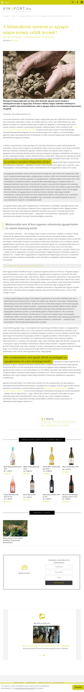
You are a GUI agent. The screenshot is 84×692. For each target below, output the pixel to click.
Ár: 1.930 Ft (8, 471)
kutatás (73, 422)
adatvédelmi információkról (25, 688)
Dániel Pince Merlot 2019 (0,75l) (51, 495)
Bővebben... (8, 473)
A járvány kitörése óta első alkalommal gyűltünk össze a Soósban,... (42, 646)
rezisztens (65, 422)
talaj (54, 422)
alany (60, 425)
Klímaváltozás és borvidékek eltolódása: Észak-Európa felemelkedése (13, 540)
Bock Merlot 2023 (29, 494)
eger (43, 425)
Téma (13, 16)
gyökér (66, 425)
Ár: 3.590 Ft (27, 497)
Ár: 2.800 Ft (66, 499)
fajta (58, 422)
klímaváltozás (46, 422)
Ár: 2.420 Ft (66, 469)
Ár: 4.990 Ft (47, 499)
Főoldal (6, 16)
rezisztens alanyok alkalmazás (13, 391)
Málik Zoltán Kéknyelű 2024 (31, 467)
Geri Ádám (15, 40)
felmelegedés (52, 425)
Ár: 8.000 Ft (27, 471)
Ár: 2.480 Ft (8, 499)
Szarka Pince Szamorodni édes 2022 (51, 467)
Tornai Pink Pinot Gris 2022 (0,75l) (11, 495)
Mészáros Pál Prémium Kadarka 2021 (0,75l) (70, 495)
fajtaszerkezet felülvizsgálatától (56, 388)
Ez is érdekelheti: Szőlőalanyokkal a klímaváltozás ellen (24, 266)
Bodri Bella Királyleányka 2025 (13, 467)
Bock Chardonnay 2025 (70, 466)
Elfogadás (78, 687)
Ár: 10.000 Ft (47, 471)
